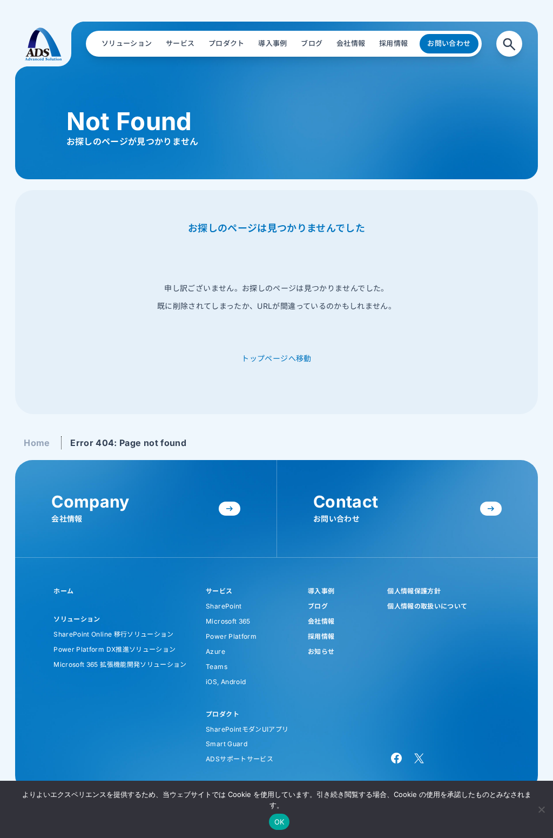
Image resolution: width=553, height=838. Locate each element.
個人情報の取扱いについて (427, 606)
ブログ (318, 606)
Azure (215, 651)
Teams (216, 667)
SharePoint (224, 606)
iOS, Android (226, 682)
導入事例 (321, 591)
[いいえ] (541, 808)
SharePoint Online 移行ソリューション (113, 634)
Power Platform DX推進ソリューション (114, 649)
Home (37, 442)
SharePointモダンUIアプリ (247, 729)
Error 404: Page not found (128, 442)
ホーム (63, 591)
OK (279, 821)
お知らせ (321, 651)
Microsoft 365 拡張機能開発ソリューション (119, 664)
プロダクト (222, 714)
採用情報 (321, 636)
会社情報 (321, 621)
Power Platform (231, 636)
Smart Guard (226, 744)
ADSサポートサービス (239, 759)
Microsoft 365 (228, 621)
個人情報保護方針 (414, 591)
